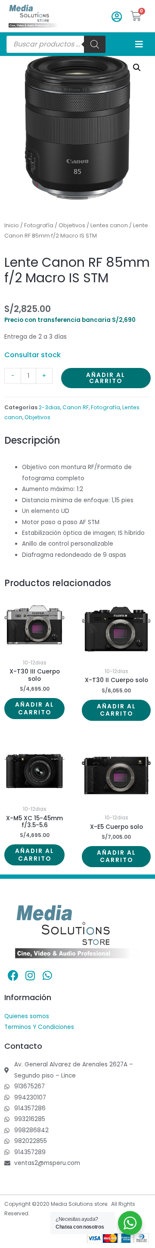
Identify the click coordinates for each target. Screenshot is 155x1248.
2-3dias (49, 407)
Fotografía (38, 225)
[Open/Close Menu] (138, 44)
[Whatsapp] (47, 975)
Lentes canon (109, 225)
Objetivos (72, 225)
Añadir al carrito (105, 378)
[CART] (136, 16)
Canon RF (75, 407)
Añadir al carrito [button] (34, 709)
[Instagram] (30, 975)
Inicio (11, 225)
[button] (137, 67)
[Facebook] (13, 975)
